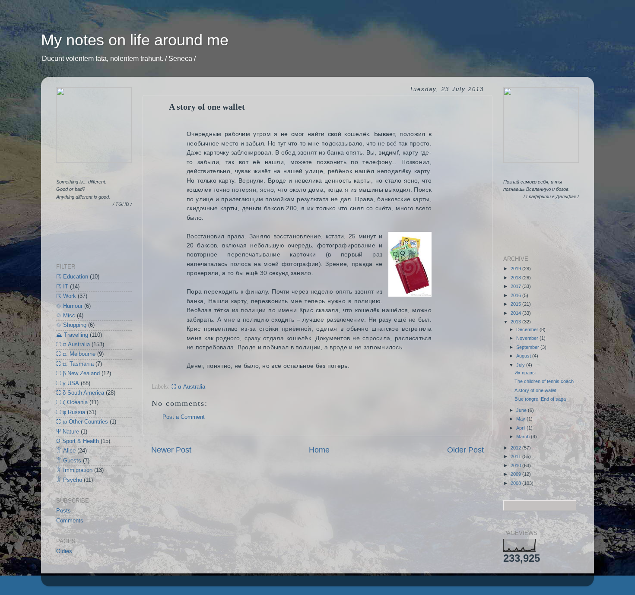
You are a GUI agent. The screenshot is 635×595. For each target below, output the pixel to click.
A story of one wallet (535, 390)
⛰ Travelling (72, 335)
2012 (516, 447)
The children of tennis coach (544, 381)
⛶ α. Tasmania (75, 364)
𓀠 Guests (68, 461)
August (524, 355)
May (521, 418)
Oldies (64, 551)
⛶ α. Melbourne (75, 354)
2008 (516, 483)
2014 (516, 313)
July (521, 364)
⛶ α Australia (188, 387)
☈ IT (62, 287)
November (528, 338)
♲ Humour (69, 306)
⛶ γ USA (67, 383)
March (523, 436)
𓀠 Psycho (69, 480)
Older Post (465, 450)
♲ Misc (65, 316)
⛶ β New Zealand (78, 373)
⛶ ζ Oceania (72, 402)
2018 (516, 277)
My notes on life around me (135, 40)
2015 (516, 304)
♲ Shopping (71, 325)
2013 (516, 321)
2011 (516, 456)
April (521, 427)
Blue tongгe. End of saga (540, 399)
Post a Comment (183, 417)
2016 (516, 295)
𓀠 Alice (66, 451)
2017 (516, 286)
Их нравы (525, 372)
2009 (516, 474)
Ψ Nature (67, 432)
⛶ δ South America (80, 393)
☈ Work (66, 296)
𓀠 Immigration (74, 470)
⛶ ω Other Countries (82, 422)
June (522, 410)
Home (319, 450)
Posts (63, 511)
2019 (516, 268)
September (528, 347)
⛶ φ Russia (70, 412)
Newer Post (171, 450)
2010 (516, 465)
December (528, 329)
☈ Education (72, 277)
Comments (69, 521)
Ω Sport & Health (77, 441)
